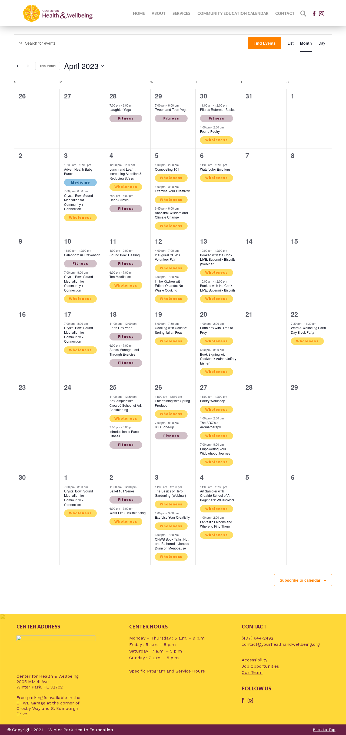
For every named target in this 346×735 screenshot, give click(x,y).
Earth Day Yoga (120, 327)
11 (113, 241)
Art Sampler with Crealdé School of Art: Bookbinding (125, 405)
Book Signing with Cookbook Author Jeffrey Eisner (218, 358)
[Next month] (28, 66)
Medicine (80, 182)
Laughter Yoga (120, 109)
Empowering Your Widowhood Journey (215, 451)
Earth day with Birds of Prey (216, 330)
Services (181, 13)
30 (203, 95)
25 (113, 387)
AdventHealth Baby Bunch (78, 171)
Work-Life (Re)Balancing (127, 512)
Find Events (265, 43)
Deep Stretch (119, 199)
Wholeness (216, 140)
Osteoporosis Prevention (82, 255)
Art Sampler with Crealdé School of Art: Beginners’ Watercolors (217, 495)
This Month (47, 65)
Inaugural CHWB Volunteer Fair (167, 257)
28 (113, 95)
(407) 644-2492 (257, 638)
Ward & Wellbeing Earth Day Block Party (308, 330)
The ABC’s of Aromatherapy (210, 424)
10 (67, 241)
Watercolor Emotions (215, 169)
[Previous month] (17, 66)
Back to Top (324, 729)
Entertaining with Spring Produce (172, 403)
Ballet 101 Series (122, 491)
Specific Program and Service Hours (167, 671)
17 (67, 314)
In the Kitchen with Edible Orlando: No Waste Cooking (169, 285)
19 (158, 314)
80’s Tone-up (164, 427)
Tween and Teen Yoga (171, 109)
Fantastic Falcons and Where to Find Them (216, 524)
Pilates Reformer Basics (217, 109)
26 (158, 387)
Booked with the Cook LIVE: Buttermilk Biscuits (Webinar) (217, 259)
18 (113, 314)
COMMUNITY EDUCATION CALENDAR (232, 13)
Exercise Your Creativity (172, 190)
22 (294, 314)
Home (139, 13)
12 (158, 241)
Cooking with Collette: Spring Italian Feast (171, 330)
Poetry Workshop (212, 400)
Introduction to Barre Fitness (124, 433)
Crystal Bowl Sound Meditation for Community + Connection (78, 202)
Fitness (126, 118)
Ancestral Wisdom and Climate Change (171, 215)
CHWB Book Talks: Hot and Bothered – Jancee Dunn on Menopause (172, 543)
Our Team (252, 672)
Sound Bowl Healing (124, 255)
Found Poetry (210, 131)
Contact (285, 13)
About (159, 13)
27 (203, 387)
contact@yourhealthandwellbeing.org (281, 644)
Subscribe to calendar (300, 580)
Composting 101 (167, 169)
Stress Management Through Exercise (124, 351)
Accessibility (254, 660)
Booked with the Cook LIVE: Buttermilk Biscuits (217, 287)
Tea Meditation (120, 276)
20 (203, 314)
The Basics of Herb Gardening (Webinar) (170, 493)
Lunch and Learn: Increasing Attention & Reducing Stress (125, 173)
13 (203, 241)
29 (158, 95)
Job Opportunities (261, 666)
